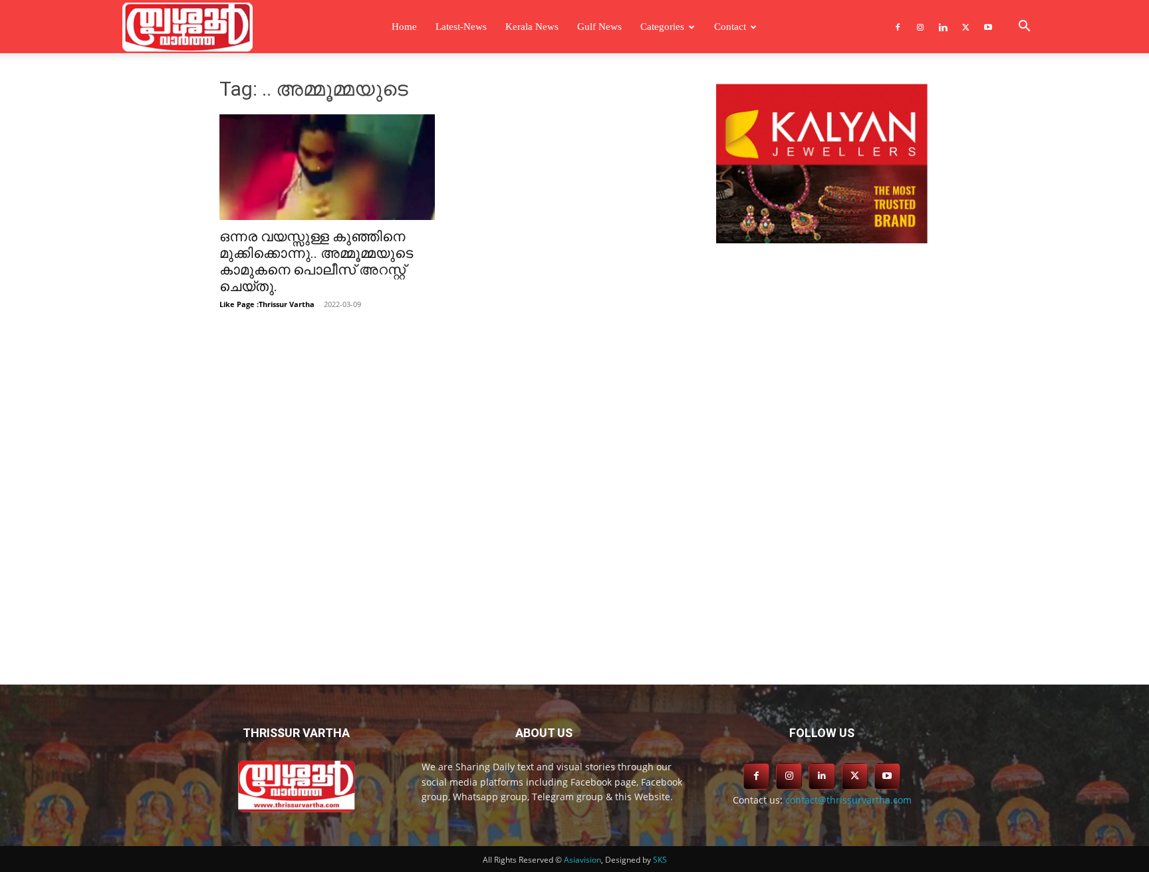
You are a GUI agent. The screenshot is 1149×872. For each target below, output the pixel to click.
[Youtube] (988, 26)
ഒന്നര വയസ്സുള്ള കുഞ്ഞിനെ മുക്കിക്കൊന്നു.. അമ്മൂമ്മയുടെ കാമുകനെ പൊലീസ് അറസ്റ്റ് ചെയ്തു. (316, 261)
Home (404, 26)
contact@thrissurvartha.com (848, 800)
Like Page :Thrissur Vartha (267, 304)
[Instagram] (920, 26)
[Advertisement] (822, 357)
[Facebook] (898, 26)
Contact (730, 26)
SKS (660, 859)
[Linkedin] (943, 26)
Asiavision (582, 859)
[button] (1024, 27)
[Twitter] (965, 26)
